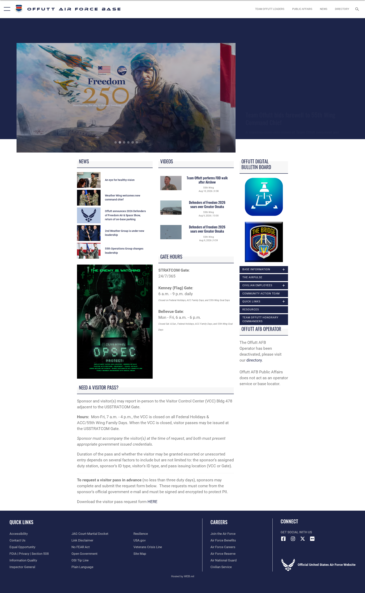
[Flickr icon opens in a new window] (312, 538)
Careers (218, 521)
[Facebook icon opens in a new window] (283, 538)
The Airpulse (252, 277)
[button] (6, 9)
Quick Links (21, 521)
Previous (38, 98)
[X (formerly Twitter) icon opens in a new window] (302, 538)
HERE (152, 501)
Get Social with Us (296, 532)
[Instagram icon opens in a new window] (293, 538)
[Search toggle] (357, 9)
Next (214, 98)
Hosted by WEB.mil (182, 576)
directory (254, 360)
